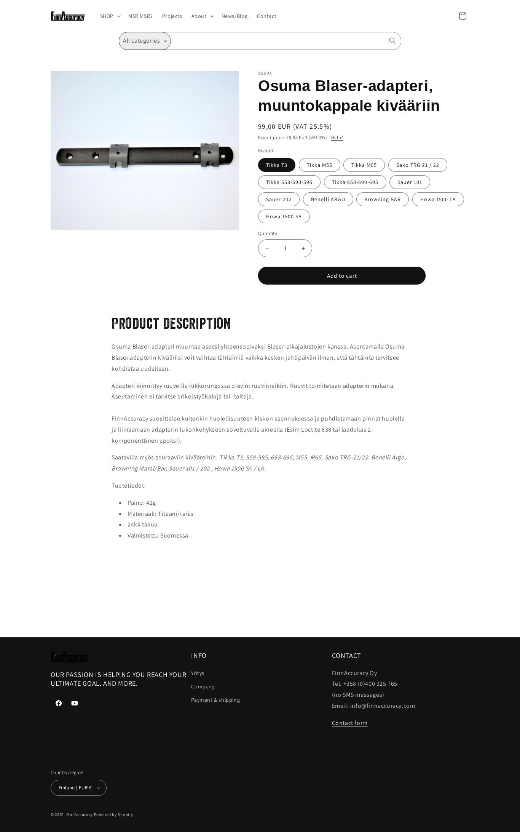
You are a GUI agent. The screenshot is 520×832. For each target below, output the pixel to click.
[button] (110, 16)
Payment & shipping (215, 699)
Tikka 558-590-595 (289, 182)
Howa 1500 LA (438, 199)
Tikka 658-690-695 (355, 182)
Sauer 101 (409, 182)
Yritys (197, 673)
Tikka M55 (319, 165)
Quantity (267, 233)
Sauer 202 (279, 199)
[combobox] (286, 41)
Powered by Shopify (113, 814)
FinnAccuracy (79, 814)
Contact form (350, 723)
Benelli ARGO (328, 199)
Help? (337, 137)
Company (202, 686)
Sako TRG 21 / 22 (417, 165)
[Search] (392, 40)
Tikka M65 (364, 165)
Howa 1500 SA (284, 216)
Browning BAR (382, 199)
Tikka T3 (276, 165)
